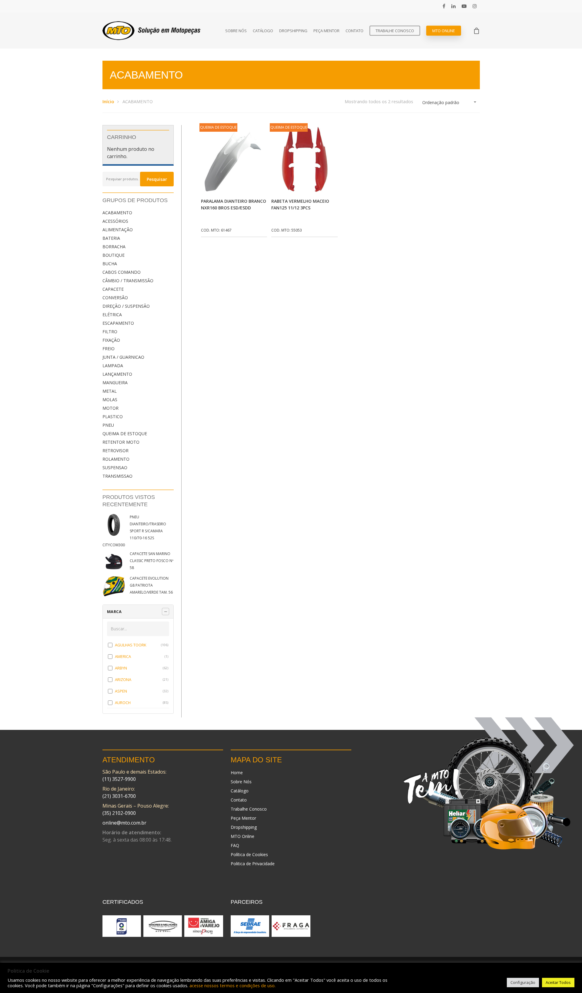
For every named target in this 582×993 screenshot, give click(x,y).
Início (108, 101)
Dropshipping (293, 31)
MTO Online (443, 31)
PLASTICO (112, 416)
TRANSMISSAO (117, 476)
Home (237, 772)
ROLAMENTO (115, 459)
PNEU (108, 425)
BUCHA (109, 263)
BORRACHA (113, 246)
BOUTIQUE (113, 255)
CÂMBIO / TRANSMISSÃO (127, 280)
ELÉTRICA (112, 314)
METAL (109, 391)
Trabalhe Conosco (395, 31)
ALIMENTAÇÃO (117, 229)
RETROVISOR (115, 450)
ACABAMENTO (117, 212)
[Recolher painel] (165, 611)
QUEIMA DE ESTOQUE (124, 433)
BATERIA (111, 238)
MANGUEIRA (115, 382)
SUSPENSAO (114, 467)
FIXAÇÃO (111, 340)
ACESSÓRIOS (115, 221)
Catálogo (263, 31)
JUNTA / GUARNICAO (123, 357)
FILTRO (109, 331)
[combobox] (449, 102)
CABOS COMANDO (121, 272)
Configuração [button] (522, 982)
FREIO (108, 348)
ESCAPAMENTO (118, 323)
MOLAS (109, 399)
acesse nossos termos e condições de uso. (232, 985)
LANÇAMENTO (117, 374)
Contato (354, 31)
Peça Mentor (326, 31)
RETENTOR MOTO (120, 442)
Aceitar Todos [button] (558, 982)
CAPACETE (113, 289)
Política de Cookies (249, 854)
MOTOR (110, 408)
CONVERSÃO (115, 297)
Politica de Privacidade (253, 863)
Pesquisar (157, 179)
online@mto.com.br (124, 822)
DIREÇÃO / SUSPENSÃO (126, 306)
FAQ (235, 845)
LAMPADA (112, 365)
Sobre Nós (236, 31)
